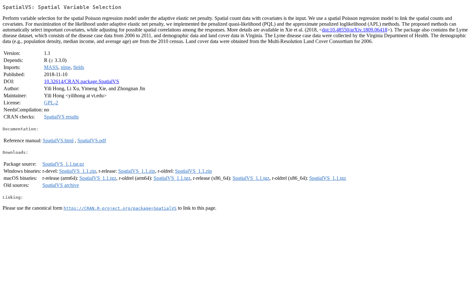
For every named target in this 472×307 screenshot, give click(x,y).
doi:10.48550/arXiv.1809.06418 (354, 29)
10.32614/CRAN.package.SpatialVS (81, 81)
